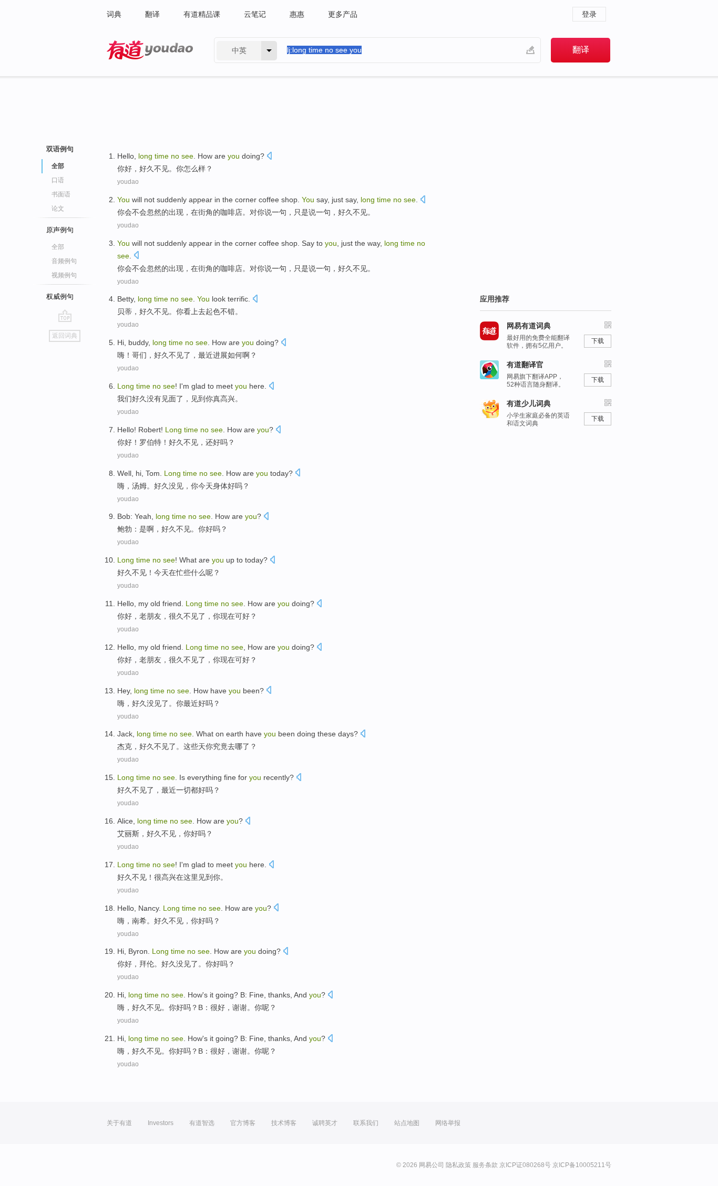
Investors (160, 1123)
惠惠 (297, 14)
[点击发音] (269, 156)
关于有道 (119, 1123)
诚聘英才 (324, 1123)
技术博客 (283, 1123)
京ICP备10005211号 (581, 1165)
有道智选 (201, 1123)
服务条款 (485, 1165)
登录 (589, 14)
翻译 (152, 14)
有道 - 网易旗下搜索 (150, 50)
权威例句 (60, 296)
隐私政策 (458, 1165)
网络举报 (447, 1123)
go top (64, 315)
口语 (58, 180)
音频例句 (64, 261)
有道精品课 (201, 14)
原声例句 (60, 230)
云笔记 (255, 14)
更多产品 (342, 14)
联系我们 (365, 1123)
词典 (114, 14)
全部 (58, 247)
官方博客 (242, 1123)
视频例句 (64, 275)
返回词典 (64, 335)
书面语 (61, 194)
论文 (58, 208)
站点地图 (406, 1123)
